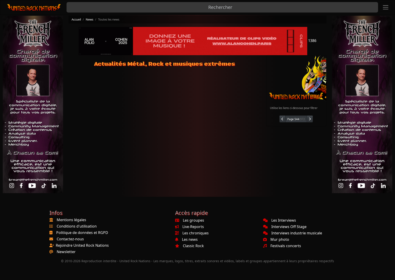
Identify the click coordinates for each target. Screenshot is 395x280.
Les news (190, 239)
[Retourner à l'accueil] (34, 7)
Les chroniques (195, 233)
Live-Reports (193, 226)
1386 (311, 40)
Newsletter (66, 251)
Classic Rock (193, 245)
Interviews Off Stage (289, 226)
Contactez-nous (70, 238)
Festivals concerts (285, 245)
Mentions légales (71, 219)
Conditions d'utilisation (77, 226)
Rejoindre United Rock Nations (82, 245)
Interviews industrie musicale (296, 233)
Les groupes (193, 220)
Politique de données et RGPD (82, 232)
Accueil (76, 19)
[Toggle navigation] (385, 7)
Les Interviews (283, 220)
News (89, 19)
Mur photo (279, 239)
